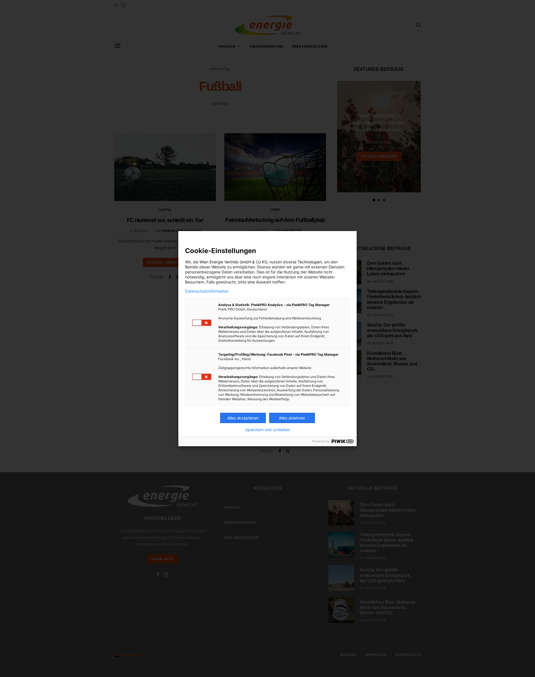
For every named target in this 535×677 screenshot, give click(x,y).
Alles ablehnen (292, 418)
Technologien (310, 261)
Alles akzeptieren (243, 418)
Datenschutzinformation (206, 291)
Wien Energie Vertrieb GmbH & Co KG (233, 261)
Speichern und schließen (267, 430)
